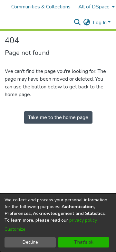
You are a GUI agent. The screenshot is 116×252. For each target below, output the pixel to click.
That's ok (83, 242)
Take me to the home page (58, 117)
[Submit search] (77, 22)
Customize (15, 229)
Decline (30, 242)
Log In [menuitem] (100, 22)
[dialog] (58, 222)
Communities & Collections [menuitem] (41, 6)
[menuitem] (96, 7)
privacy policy (83, 220)
